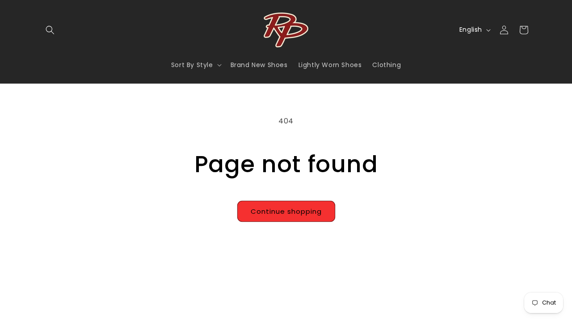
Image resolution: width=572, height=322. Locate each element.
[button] (50, 30)
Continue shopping (286, 211)
